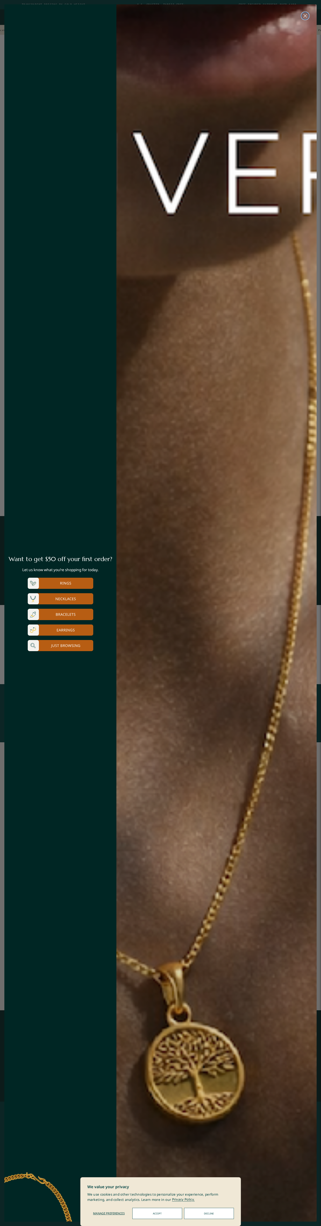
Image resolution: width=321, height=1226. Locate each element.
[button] (60, 583)
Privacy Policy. (183, 1199)
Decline (209, 1213)
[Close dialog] (305, 16)
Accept (157, 1213)
